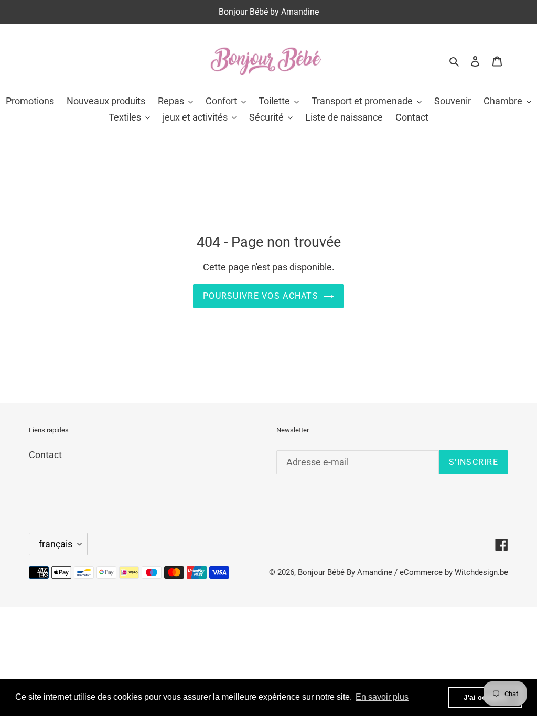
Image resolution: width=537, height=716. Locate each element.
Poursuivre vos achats (260, 296)
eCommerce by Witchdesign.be (454, 572)
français (55, 543)
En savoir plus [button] (382, 696)
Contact (45, 454)
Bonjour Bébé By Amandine (345, 572)
